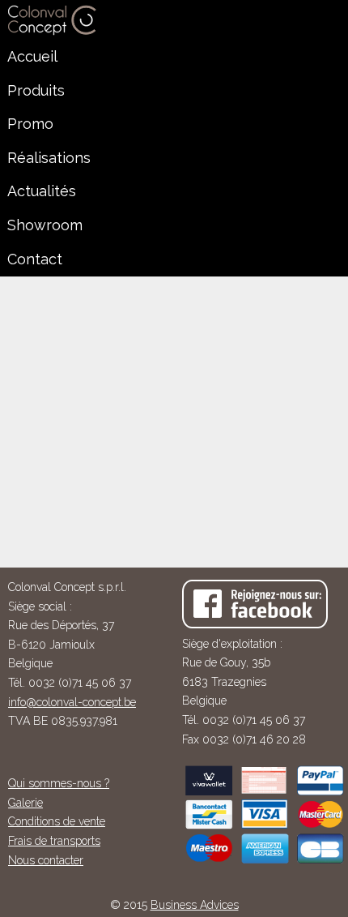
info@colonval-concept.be (72, 702)
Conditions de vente (56, 821)
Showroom (45, 225)
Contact (34, 259)
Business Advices (195, 904)
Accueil (32, 56)
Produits (36, 90)
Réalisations (49, 157)
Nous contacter (45, 860)
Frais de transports (54, 840)
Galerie (25, 802)
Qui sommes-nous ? (58, 783)
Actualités (41, 190)
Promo (30, 123)
